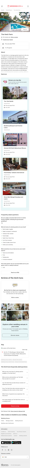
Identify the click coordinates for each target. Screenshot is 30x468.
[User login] (28, 6)
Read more (4, 74)
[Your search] (2, 14)
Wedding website (23, 435)
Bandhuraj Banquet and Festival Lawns (13, 126)
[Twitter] (5, 450)
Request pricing (15, 406)
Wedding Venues (5, 418)
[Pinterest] (8, 450)
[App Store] (6, 443)
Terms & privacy (11, 431)
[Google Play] (16, 443)
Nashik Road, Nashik (8, 39)
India (5, 457)
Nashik (2, 10)
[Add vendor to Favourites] (28, 14)
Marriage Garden (9, 420)
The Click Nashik (8, 101)
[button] (15, 291)
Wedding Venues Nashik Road (8, 361)
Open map (24, 349)
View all (25, 29)
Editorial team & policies (6, 435)
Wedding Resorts (19, 420)
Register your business (6, 433)
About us (15, 433)
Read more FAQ (15, 272)
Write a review (15, 297)
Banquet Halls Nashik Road (20, 361)
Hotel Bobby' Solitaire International (14, 172)
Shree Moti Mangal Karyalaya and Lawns (13, 198)
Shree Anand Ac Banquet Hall (18, 411)
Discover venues (15, 335)
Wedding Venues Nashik (7, 359)
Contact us (3, 431)
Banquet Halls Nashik (17, 359)
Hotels (2, 420)
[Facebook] (2, 450)
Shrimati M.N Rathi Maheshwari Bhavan (15, 148)
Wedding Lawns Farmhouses (7, 423)
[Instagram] (11, 450)
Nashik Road (9, 10)
